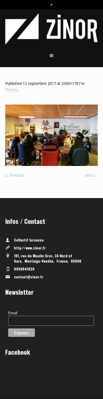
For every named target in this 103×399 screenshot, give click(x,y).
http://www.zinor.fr (30, 247)
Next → (91, 175)
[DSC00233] (51, 135)
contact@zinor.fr (28, 276)
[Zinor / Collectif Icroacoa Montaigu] (51, 29)
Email (12, 313)
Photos (11, 89)
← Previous (14, 175)
